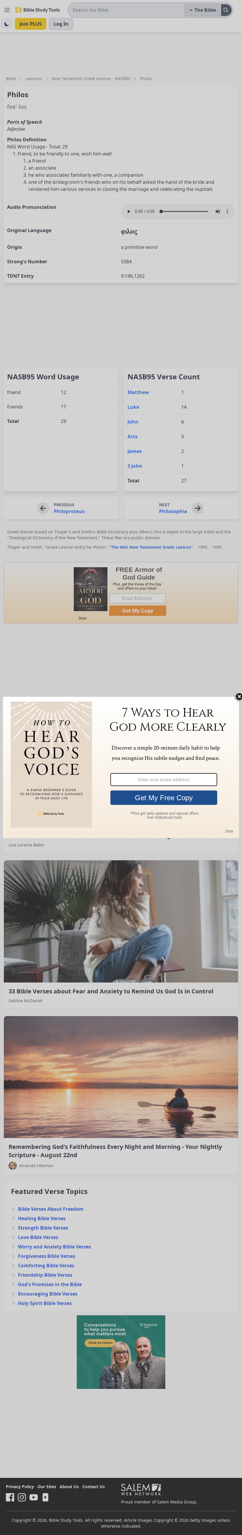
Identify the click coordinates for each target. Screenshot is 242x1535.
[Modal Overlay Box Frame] (121, 767)
